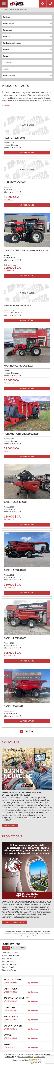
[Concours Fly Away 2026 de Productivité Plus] (27, 870)
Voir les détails (27, 153)
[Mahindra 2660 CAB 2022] (27, 345)
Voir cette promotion (14, 922)
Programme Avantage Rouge (17, 9)
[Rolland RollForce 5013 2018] (27, 413)
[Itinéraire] (42, 3)
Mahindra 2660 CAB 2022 (18, 365)
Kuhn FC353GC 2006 (15, 182)
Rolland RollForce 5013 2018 (21, 434)
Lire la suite (6, 105)
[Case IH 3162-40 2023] (27, 481)
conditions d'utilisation (25, 1057)
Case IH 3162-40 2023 (15, 502)
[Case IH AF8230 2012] (27, 549)
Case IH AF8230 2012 (15, 570)
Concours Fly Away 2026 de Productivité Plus (26, 902)
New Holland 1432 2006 (17, 305)
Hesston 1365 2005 (14, 137)
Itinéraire (34, 983)
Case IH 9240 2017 (13, 706)
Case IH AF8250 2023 (15, 638)
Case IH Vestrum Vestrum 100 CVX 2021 (26, 250)
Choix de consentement (41, 1057)
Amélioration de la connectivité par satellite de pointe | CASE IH (22, 793)
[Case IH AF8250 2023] (27, 617)
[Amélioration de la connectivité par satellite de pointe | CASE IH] (27, 768)
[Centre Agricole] (23, 3)
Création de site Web (19, 1060)
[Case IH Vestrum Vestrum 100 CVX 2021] (27, 230)
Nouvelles (10, 742)
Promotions (12, 836)
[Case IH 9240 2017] (27, 686)
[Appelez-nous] (50, 3)
